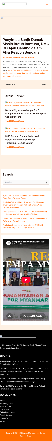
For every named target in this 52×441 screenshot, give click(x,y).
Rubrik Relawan (6, 415)
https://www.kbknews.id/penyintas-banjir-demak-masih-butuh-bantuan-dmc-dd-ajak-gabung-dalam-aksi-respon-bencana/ (26, 73)
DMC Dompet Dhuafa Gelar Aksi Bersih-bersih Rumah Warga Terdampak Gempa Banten (22, 139)
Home (2, 401)
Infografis (4, 418)
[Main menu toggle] (47, 4)
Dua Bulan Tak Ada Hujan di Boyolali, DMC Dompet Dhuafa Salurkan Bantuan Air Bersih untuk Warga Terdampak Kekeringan (23, 205)
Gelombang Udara (7, 412)
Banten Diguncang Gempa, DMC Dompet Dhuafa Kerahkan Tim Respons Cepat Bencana (26, 113)
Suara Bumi (4, 409)
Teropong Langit (7, 403)
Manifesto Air (5, 406)
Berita (2, 421)
